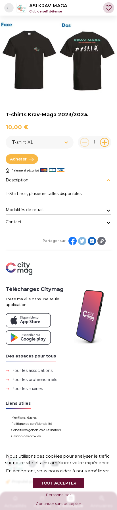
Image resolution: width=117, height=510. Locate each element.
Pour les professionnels (34, 379)
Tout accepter (58, 483)
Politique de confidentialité (31, 424)
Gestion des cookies (26, 436)
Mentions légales (24, 417)
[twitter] (82, 241)
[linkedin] (92, 241)
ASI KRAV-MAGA (48, 5)
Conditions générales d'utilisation (36, 430)
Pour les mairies (27, 388)
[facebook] (72, 241)
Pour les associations (32, 370)
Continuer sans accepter (58, 503)
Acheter (18, 159)
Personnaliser (58, 494)
